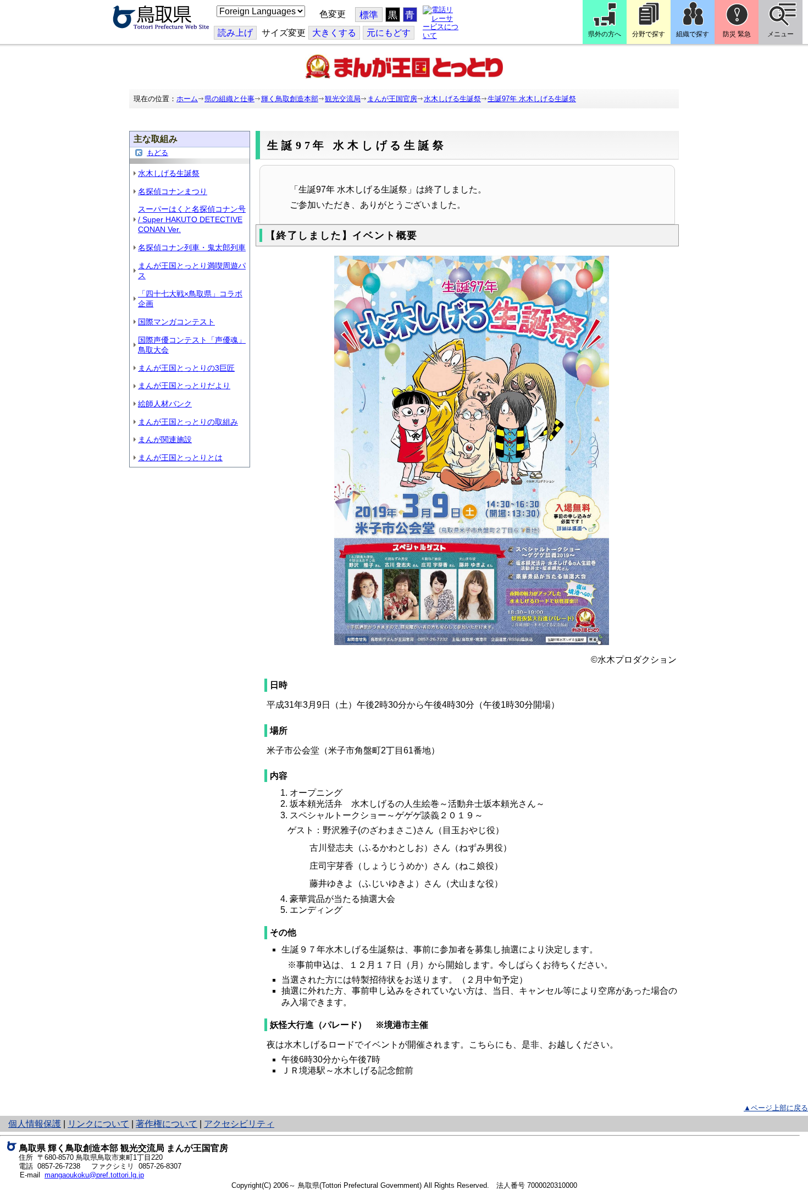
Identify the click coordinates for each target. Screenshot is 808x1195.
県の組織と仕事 (229, 99)
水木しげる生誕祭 (452, 99)
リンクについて (98, 1123)
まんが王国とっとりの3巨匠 (186, 368)
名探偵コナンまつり (172, 191)
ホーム (187, 99)
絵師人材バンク (165, 403)
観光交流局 (343, 99)
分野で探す (648, 34)
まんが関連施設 (165, 439)
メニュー (780, 34)
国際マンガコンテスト (176, 321)
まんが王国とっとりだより (184, 385)
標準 (368, 15)
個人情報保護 (34, 1123)
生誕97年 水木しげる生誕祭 (532, 99)
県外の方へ (604, 34)
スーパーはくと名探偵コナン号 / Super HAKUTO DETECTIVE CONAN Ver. (192, 219)
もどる (157, 152)
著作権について (166, 1123)
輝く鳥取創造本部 (289, 99)
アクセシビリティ (239, 1123)
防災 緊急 (737, 34)
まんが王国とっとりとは (180, 457)
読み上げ (235, 32)
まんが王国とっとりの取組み (188, 421)
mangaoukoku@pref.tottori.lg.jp (94, 1175)
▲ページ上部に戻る (776, 1108)
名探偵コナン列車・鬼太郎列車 (192, 247)
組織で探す (692, 34)
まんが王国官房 (392, 99)
